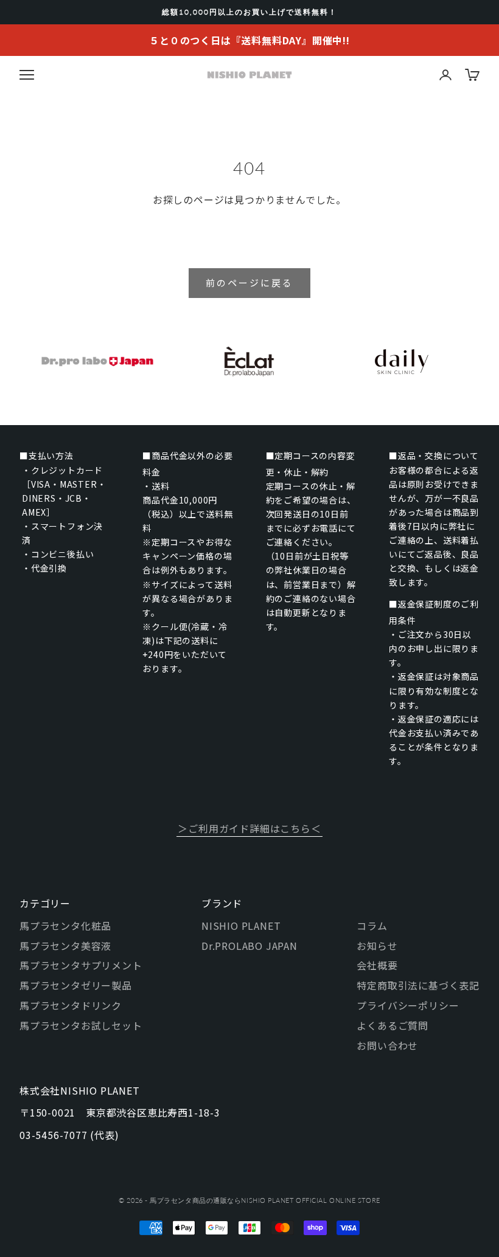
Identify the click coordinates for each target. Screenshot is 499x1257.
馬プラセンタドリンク (70, 1005)
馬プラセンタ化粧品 (65, 925)
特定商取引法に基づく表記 (418, 985)
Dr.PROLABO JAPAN (249, 945)
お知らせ (377, 945)
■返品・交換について (434, 455)
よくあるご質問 (392, 1025)
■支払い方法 (46, 455)
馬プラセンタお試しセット (80, 1025)
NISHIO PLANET (241, 925)
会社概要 (377, 965)
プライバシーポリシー (408, 1005)
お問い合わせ (387, 1045)
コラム (372, 925)
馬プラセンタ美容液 (65, 945)
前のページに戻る (249, 282)
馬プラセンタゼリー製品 (75, 985)
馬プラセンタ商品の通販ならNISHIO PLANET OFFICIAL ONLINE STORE (265, 1200)
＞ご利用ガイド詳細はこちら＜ (249, 828)
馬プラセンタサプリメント (80, 965)
